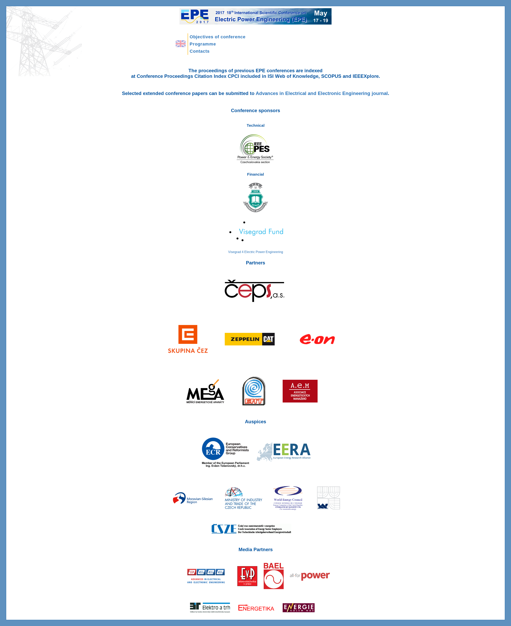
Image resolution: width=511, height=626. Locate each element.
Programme (203, 44)
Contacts (200, 51)
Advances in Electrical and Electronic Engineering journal (322, 93)
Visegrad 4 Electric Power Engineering (255, 252)
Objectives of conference (218, 36)
